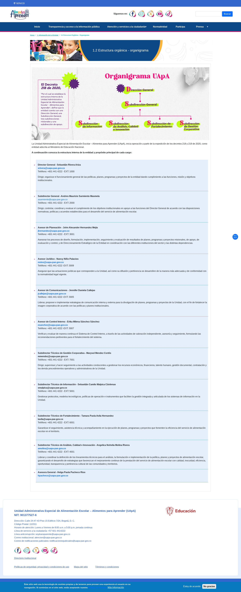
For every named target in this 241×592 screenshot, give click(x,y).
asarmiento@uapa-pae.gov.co (53, 199)
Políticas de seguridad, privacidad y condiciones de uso (41, 567)
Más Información (116, 587)
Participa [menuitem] (180, 27)
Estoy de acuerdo (192, 586)
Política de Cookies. (97, 587)
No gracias (209, 586)
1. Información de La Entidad (47, 35)
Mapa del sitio (81, 567)
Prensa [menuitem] (196, 28)
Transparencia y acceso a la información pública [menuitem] (74, 27)
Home (32, 35)
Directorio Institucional (25, 558)
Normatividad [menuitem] (160, 27)
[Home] (19, 13)
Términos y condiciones (107, 567)
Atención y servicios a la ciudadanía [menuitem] (124, 28)
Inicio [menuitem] (37, 27)
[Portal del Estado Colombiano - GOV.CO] (19, 3)
